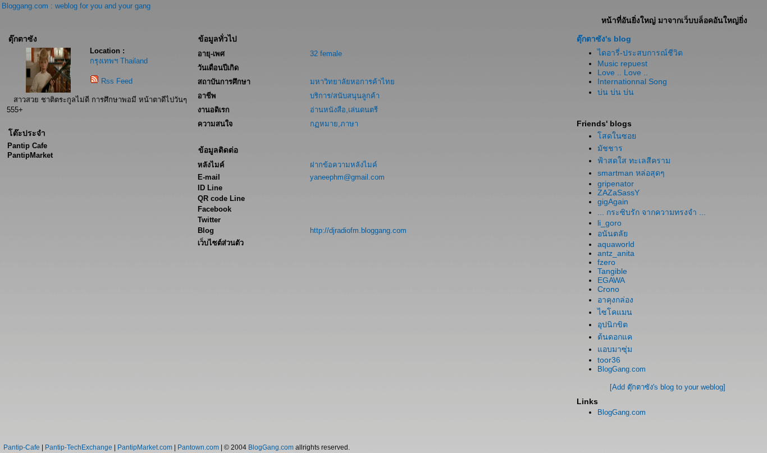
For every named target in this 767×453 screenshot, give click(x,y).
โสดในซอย (616, 135)
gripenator (615, 183)
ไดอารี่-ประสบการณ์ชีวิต (640, 52)
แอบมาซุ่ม (614, 349)
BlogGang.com (621, 369)
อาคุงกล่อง (615, 299)
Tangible (612, 271)
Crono (608, 289)
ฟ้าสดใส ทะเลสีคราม (633, 160)
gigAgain (612, 201)
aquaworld (615, 244)
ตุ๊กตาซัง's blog (604, 38)
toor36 (608, 359)
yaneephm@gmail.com (347, 177)
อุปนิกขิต (612, 324)
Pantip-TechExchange (78, 447)
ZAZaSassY (618, 192)
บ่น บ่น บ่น (615, 92)
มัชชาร (610, 148)
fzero (606, 262)
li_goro (609, 222)
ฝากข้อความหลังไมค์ (343, 165)
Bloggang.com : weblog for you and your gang (76, 6)
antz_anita (615, 253)
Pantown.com (198, 447)
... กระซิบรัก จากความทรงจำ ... (651, 212)
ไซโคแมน (614, 312)
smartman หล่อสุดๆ (631, 172)
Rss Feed (117, 81)
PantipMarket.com (144, 447)
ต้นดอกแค (614, 336)
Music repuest (622, 63)
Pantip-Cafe (21, 447)
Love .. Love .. (622, 72)
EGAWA (611, 280)
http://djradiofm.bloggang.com (358, 230)
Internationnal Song (632, 81)
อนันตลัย (612, 233)
